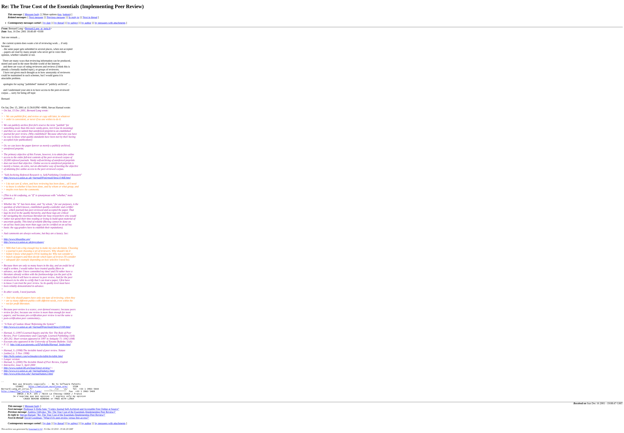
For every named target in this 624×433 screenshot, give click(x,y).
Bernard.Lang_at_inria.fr (38, 28)
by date (47, 22)
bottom (66, 14)
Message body (32, 14)
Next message (36, 17)
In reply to (74, 17)
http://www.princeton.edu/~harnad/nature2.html (28, 373)
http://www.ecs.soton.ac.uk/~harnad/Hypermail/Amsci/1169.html (37, 327)
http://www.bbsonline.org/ (17, 239)
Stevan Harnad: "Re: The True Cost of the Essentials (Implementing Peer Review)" (62, 414)
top (59, 14)
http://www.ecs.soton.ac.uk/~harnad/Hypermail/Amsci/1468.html (37, 177)
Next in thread (90, 17)
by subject (72, 22)
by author (86, 22)
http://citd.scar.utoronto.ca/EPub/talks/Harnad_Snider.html (40, 344)
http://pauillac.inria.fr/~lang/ (21, 391)
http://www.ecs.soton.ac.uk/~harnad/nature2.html (29, 370)
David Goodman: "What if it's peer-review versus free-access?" (56, 417)
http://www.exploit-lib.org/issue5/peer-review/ (27, 368)
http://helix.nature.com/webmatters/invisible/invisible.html (33, 356)
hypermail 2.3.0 (35, 429)
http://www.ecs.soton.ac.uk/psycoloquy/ (24, 242)
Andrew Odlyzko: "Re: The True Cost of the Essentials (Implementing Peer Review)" (72, 412)
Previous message (56, 17)
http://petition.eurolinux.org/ (48, 386)
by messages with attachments (110, 22)
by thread (59, 22)
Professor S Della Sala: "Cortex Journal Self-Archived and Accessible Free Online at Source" (71, 409)
